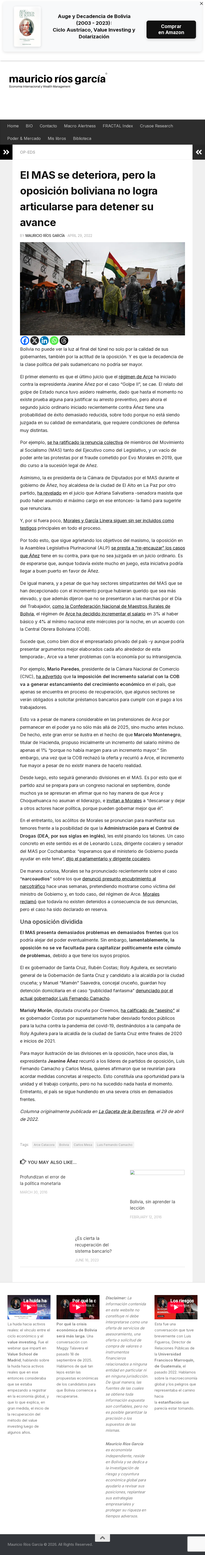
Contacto (48, 125)
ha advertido (49, 676)
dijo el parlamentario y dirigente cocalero (108, 858)
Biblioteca (82, 138)
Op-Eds (27, 152)
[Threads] (64, 340)
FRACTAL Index (118, 125)
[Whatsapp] (54, 340)
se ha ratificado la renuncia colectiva (85, 442)
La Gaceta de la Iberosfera (126, 1111)
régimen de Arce (136, 376)
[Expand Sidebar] (6, 152)
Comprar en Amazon (171, 29)
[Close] (201, 3)
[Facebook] (24, 340)
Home (13, 125)
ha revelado (49, 493)
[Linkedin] (44, 340)
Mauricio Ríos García (45, 235)
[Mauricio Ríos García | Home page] (63, 80)
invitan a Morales (124, 800)
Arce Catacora (44, 1145)
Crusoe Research (156, 125)
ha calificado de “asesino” (148, 1010)
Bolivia (64, 1145)
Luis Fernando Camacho (114, 1145)
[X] (34, 340)
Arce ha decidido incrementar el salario (105, 613)
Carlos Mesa (83, 1145)
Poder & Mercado (24, 138)
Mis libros (57, 138)
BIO (29, 125)
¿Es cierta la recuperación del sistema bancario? (93, 1245)
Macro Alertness (80, 125)
